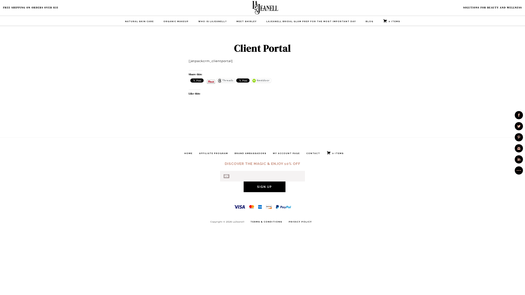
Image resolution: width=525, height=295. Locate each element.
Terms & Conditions (266, 222)
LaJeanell (272, 7)
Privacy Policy (300, 222)
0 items (394, 21)
